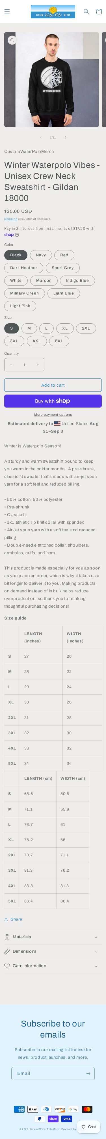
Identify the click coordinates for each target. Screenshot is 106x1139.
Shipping (11, 218)
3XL (14, 341)
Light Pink (20, 306)
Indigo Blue (77, 280)
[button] (7, 11)
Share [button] (16, 919)
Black (15, 255)
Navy (41, 255)
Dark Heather (23, 268)
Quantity (11, 354)
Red (64, 255)
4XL (37, 341)
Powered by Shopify (74, 1129)
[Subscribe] (88, 1073)
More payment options (53, 415)
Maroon (44, 280)
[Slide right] (65, 137)
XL (65, 328)
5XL (59, 341)
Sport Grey (63, 268)
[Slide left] (40, 137)
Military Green (24, 293)
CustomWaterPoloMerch (45, 1129)
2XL (86, 328)
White (16, 280)
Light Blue (63, 293)
